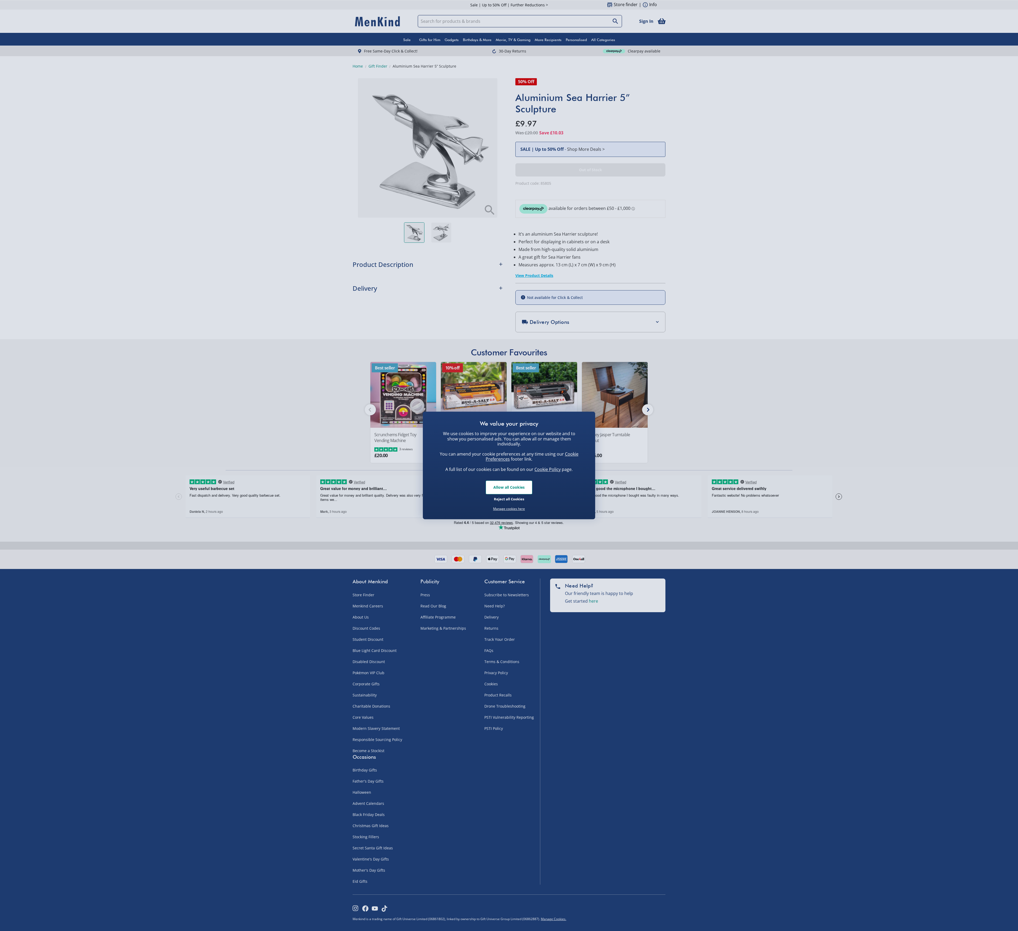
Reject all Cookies (509, 499)
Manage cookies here (509, 509)
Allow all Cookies (509, 487)
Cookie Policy (547, 469)
